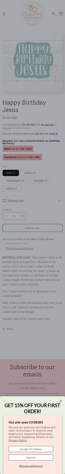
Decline (30, 457)
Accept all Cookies (31, 449)
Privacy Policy (18, 440)
